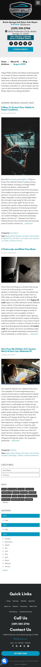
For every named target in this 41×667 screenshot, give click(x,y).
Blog (25, 61)
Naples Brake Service (18, 499)
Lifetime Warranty (26, 612)
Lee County (24, 492)
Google (16, 43)
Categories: (7, 465)
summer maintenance (31, 455)
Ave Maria (16, 238)
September (8, 542)
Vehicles (23, 601)
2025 (5, 525)
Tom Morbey (12, 179)
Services (15, 601)
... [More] (4, 502)
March (7, 560)
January (7, 566)
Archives (5, 64)
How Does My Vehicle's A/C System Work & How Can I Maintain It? (18, 350)
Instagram (30, 43)
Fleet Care (33, 606)
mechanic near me (16, 241)
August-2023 (19, 64)
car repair (5, 241)
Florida (14, 496)
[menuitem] (8, 601)
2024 (5, 534)
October (7, 539)
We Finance (13, 612)
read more (29, 223)
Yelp (25, 43)
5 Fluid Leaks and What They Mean (18, 249)
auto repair (24, 238)
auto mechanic (34, 238)
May (6, 530)
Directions (23, 606)
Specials (32, 601)
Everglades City (6, 238)
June (6, 520)
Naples (8, 236)
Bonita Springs (16, 236)
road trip (20, 455)
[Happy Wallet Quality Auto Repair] (20, 9)
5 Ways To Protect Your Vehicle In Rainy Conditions (17, 108)
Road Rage (12, 455)
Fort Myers (25, 236)
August (7, 545)
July (6, 548)
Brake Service (6, 499)
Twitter (20, 43)
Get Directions (20, 653)
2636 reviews (25, 24)
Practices (13, 450)
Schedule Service (20, 49)
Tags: (4, 484)
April (6, 557)
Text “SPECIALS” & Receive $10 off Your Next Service (20, 37)
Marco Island (34, 236)
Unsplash (23, 179)
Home (4, 61)
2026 (4, 516)
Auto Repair (14, 233)
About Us (15, 61)
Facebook (11, 43)
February (8, 563)
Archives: (6, 510)
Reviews (15, 606)
